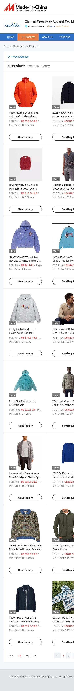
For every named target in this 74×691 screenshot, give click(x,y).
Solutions (65, 37)
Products (30, 37)
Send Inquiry (25, 137)
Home (10, 37)
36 (27, 655)
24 (19, 655)
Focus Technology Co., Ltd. (45, 676)
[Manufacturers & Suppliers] (26, 7)
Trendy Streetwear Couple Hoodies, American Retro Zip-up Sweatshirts (25, 260)
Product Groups (19, 56)
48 (34, 655)
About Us (47, 37)
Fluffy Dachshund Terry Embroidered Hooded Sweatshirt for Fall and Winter (25, 332)
